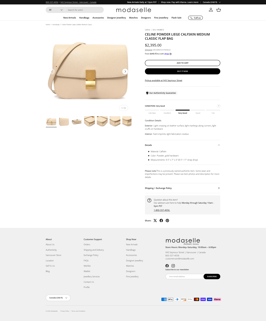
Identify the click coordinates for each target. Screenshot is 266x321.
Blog (48, 271)
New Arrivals (69, 17)
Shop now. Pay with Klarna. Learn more (179, 2)
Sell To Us (50, 265)
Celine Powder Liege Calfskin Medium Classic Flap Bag (77, 24)
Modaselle (54, 311)
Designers (146, 17)
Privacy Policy (65, 311)
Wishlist (87, 265)
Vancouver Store (53, 255)
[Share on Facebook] (161, 220)
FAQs (86, 260)
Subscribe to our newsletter (177, 269)
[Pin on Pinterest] (167, 220)
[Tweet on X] (155, 220)
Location (50, 260)
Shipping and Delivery (94, 249)
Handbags (84, 17)
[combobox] (75, 10)
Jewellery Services (92, 276)
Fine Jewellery (161, 17)
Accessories (98, 17)
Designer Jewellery (116, 17)
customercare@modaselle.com (179, 258)
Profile (87, 287)
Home (48, 24)
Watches (133, 17)
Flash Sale (176, 17)
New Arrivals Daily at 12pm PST (142, 2)
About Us (50, 244)
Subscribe (212, 276)
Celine (147, 29)
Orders (87, 244)
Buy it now (182, 71)
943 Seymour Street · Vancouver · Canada (78, 2)
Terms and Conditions (78, 311)
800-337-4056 (52, 2)
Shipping (148, 49)
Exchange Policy (91, 255)
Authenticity (51, 249)
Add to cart (182, 63)
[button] (219, 10)
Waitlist (87, 271)
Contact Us (89, 281)
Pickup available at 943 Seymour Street (163, 80)
